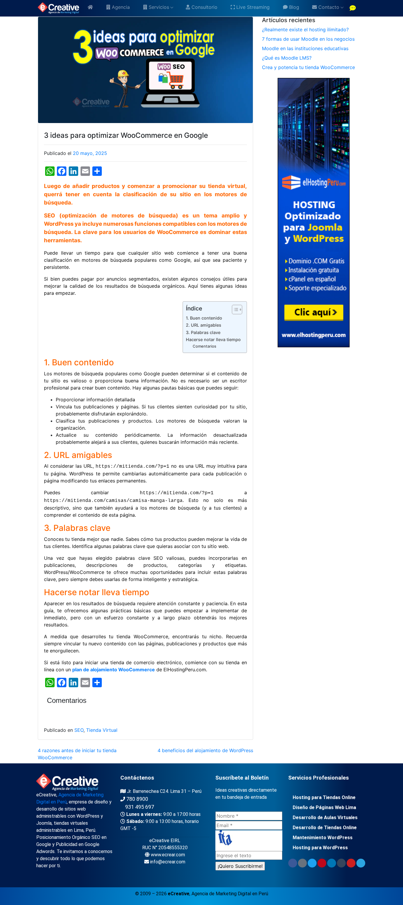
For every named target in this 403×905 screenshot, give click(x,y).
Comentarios (204, 346)
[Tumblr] (341, 863)
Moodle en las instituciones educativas (305, 48)
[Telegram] (360, 863)
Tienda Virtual (101, 730)
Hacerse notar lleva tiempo (213, 339)
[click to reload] (248, 840)
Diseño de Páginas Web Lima (324, 807)
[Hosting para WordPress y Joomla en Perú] (313, 212)
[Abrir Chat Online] (353, 9)
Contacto (328, 7)
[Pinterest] (321, 863)
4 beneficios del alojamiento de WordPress (205, 750)
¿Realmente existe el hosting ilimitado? (305, 29)
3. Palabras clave (203, 332)
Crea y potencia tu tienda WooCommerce (308, 67)
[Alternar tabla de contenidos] (234, 310)
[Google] (302, 863)
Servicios (158, 7)
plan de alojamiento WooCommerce (113, 669)
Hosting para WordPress (320, 847)
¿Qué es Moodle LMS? (287, 58)
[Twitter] (312, 863)
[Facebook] (292, 863)
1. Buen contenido (204, 317)
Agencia (120, 7)
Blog (293, 7)
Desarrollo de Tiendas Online (325, 827)
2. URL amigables (203, 325)
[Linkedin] (331, 863)
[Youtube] (351, 863)
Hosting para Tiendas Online (324, 797)
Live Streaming (252, 7)
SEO (78, 730)
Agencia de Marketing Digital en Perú (229, 893)
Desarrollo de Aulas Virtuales (325, 817)
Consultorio (203, 7)
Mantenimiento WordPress (323, 837)
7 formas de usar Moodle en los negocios (308, 39)
